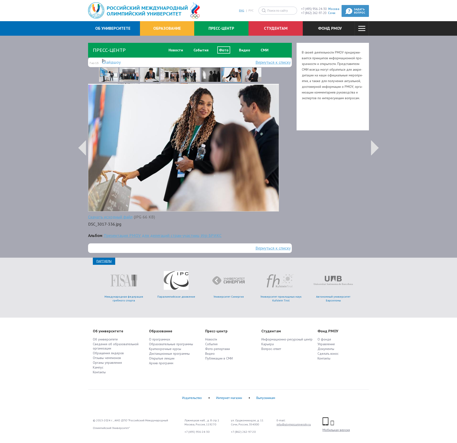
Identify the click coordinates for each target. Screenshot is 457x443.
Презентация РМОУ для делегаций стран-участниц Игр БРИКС (163, 235)
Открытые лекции (161, 358)
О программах (159, 339)
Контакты (99, 372)
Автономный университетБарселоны (333, 298)
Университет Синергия (229, 296)
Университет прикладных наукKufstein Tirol (281, 298)
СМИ (264, 50)
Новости (176, 50)
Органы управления (107, 362)
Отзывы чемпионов (107, 358)
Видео (244, 50)
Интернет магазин (229, 398)
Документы (326, 349)
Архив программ (161, 363)
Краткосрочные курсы (165, 349)
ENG (241, 11)
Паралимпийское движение (176, 296)
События (201, 50)
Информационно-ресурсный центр (287, 339)
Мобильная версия (336, 430)
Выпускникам (265, 398)
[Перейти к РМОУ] (138, 10)
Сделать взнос (328, 353)
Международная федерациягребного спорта (123, 298)
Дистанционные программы (169, 353)
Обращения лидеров (108, 353)
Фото (223, 50)
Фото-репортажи (217, 349)
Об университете (105, 339)
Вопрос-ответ (271, 349)
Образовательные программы (171, 344)
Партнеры (104, 261)
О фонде (324, 339)
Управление (326, 344)
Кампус (98, 367)
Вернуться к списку (273, 62)
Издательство (192, 398)
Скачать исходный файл (110, 217)
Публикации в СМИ (219, 358)
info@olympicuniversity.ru (294, 424)
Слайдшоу (104, 61)
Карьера (267, 344)
